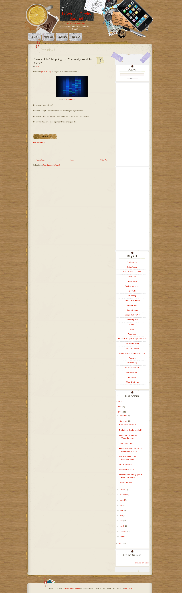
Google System (132, 310)
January (123, 536)
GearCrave (132, 277)
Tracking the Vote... (126, 483)
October (123, 490)
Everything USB (132, 320)
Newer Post (40, 160)
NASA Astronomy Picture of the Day (132, 353)
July (121, 505)
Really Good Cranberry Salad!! (130, 430)
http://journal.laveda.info (76, 23)
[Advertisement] (81, 150)
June (122, 510)
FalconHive (128, 588)
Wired (132, 329)
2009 (120, 407)
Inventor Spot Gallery (132, 300)
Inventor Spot (132, 305)
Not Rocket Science (132, 368)
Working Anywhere (132, 286)
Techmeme (132, 334)
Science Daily (132, 363)
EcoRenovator (132, 262)
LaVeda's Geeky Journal (76, 16)
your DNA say (46, 72)
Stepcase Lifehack (132, 348)
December (124, 416)
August (122, 500)
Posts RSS (48, 37)
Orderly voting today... (127, 470)
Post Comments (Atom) (51, 165)
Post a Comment (39, 143)
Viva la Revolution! (126, 464)
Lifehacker (132, 377)
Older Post (104, 160)
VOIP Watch (132, 291)
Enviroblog (132, 296)
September (124, 495)
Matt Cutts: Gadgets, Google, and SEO (132, 339)
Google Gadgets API (132, 315)
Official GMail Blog (132, 382)
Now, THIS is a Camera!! (128, 425)
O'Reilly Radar (132, 281)
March (122, 526)
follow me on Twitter (142, 563)
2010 (120, 402)
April (121, 521)
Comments (62, 37)
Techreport (132, 324)
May (121, 516)
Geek (37, 66)
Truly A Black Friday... (126, 443)
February (123, 531)
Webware (132, 358)
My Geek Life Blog (132, 344)
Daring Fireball (132, 267)
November (124, 421)
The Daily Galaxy (132, 372)
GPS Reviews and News (132, 272)
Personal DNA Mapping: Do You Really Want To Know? (62, 61)
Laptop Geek (106, 588)
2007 (120, 543)
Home (34, 37)
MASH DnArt (70, 99)
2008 (120, 412)
